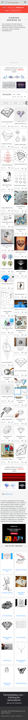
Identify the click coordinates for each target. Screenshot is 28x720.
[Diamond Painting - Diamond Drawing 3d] (20, 286)
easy (24, 103)
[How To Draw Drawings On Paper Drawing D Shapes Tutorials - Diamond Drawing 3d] (20, 342)
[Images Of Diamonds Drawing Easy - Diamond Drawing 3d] (7, 390)
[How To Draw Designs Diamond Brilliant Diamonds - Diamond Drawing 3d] (20, 362)
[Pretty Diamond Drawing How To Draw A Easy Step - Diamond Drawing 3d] (20, 177)
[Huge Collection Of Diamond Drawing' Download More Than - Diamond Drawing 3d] (7, 199)
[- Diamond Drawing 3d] (7, 156)
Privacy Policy (5, 716)
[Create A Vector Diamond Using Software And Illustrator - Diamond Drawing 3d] (20, 136)
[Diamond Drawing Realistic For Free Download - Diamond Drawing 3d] (20, 264)
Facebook (18, 703)
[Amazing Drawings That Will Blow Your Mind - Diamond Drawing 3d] (20, 221)
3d (12, 494)
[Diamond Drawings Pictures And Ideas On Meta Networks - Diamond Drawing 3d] (7, 236)
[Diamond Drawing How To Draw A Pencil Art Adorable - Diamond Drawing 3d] (20, 156)
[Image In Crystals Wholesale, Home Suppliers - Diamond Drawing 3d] (7, 260)
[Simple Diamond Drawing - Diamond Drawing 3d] (20, 413)
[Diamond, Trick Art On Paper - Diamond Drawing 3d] (20, 304)
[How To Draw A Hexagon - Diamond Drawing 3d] (7, 372)
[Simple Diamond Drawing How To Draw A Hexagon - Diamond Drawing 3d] (7, 430)
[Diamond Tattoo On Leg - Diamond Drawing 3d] (20, 243)
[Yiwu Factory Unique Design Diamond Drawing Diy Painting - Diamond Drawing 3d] (7, 450)
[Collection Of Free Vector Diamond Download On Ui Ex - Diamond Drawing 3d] (7, 135)
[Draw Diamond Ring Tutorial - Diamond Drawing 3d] (7, 322)
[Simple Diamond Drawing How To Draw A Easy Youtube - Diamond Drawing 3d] (20, 430)
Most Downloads (7, 94)
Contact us (19, 716)
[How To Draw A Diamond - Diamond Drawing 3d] (20, 388)
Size (14, 94)
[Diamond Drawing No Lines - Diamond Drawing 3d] (7, 113)
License (12, 716)
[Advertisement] (14, 47)
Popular (18, 94)
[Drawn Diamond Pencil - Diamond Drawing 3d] (20, 198)
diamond (5, 103)
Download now (15, 10)
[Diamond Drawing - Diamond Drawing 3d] (7, 177)
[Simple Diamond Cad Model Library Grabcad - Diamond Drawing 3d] (7, 216)
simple (15, 103)
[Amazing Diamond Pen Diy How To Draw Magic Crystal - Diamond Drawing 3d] (7, 278)
